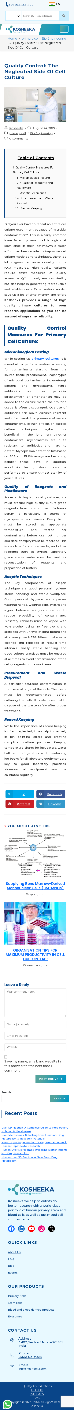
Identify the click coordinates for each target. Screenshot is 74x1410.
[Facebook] (11, 1228)
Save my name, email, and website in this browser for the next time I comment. (32, 1066)
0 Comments (18, 138)
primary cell (31, 38)
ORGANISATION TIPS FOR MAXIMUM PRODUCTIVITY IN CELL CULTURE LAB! (35, 954)
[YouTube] (31, 1228)
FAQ (11, 1259)
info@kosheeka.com (32, 1368)
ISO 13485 (37, 1394)
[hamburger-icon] (64, 29)
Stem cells (15, 1303)
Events (13, 1272)
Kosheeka (16, 128)
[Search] (64, 16)
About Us (14, 1252)
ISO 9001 (37, 1390)
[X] (51, 1228)
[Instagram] (41, 1228)
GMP (37, 1398)
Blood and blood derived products (31, 1309)
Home (12, 38)
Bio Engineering (54, 38)
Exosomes (15, 1316)
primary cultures (45, 358)
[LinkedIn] (21, 1228)
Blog (11, 1265)
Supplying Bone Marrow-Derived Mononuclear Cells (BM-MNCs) (35, 886)
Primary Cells (17, 1296)
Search (6, 1092)
